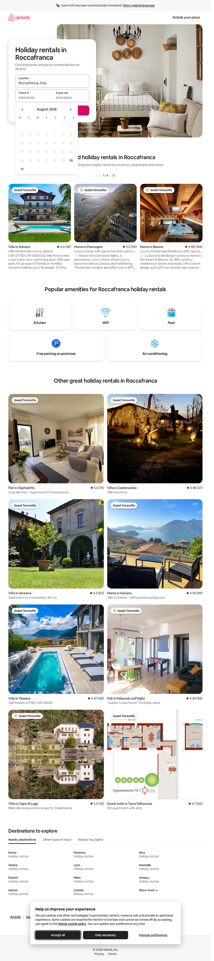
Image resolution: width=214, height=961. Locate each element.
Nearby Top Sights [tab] (90, 840)
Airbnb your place (186, 17)
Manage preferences (153, 935)
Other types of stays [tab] (57, 840)
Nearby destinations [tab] (22, 840)
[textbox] (34, 97)
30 (71, 160)
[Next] (113, 175)
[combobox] (52, 82)
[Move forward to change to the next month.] (70, 109)
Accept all (58, 935)
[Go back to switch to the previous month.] (22, 109)
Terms (112, 954)
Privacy (99, 954)
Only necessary (105, 935)
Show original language (139, 5)
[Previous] (97, 175)
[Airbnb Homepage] (19, 17)
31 (22, 169)
